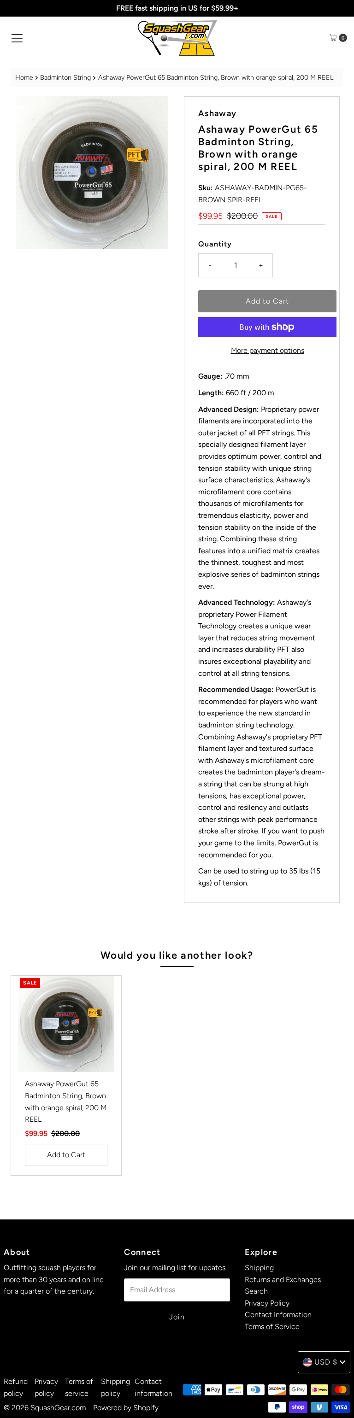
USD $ (325, 1362)
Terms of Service (272, 1326)
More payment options (267, 350)
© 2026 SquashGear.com (45, 1407)
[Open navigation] (17, 38)
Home (24, 77)
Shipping (259, 1267)
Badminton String (65, 77)
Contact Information (278, 1314)
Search (256, 1291)
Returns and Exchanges (283, 1279)
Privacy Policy (267, 1303)
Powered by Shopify (126, 1407)
